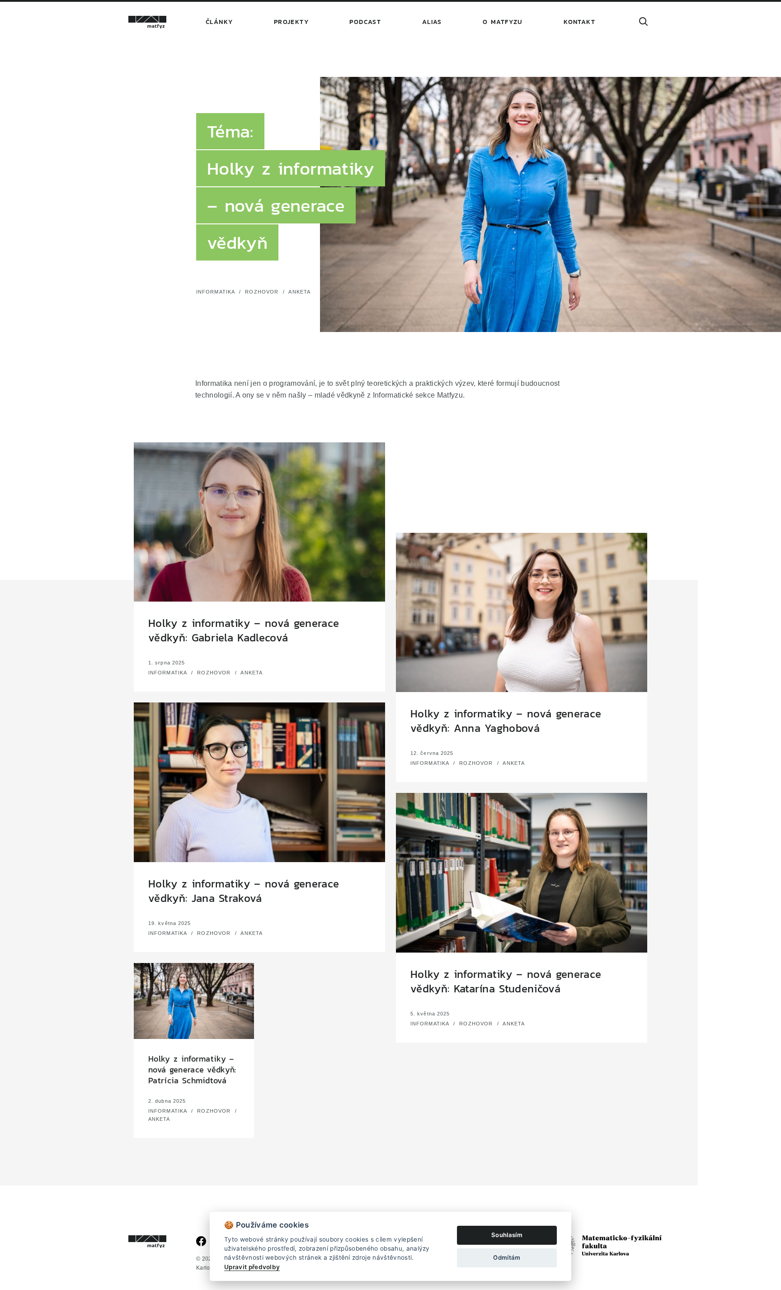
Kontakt (579, 22)
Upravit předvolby (252, 1267)
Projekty (291, 22)
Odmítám (506, 1257)
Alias (432, 22)
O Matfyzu (503, 22)
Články (219, 22)
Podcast (365, 22)
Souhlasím (506, 1234)
